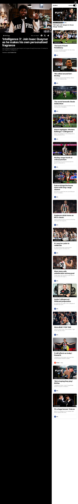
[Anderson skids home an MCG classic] (65, 213)
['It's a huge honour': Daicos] (65, 406)
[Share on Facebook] (41, 35)
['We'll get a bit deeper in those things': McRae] (65, 18)
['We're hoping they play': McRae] (65, 379)
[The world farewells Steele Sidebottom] (65, 99)
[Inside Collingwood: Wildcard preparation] (65, 297)
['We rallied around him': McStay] (65, 71)
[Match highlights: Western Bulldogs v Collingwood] (65, 127)
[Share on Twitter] (44, 35)
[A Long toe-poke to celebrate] (65, 241)
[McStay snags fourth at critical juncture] (65, 155)
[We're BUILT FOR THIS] (65, 324)
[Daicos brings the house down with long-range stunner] (65, 184)
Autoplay (71, 5)
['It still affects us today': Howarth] (65, 351)
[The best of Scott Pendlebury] (65, 43)
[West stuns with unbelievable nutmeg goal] (65, 269)
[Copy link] (48, 35)
